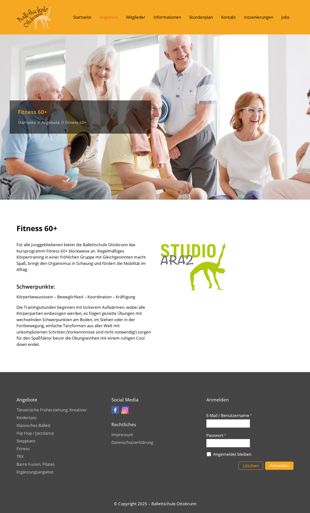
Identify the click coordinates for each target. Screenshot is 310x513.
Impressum (122, 434)
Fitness (23, 448)
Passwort (216, 435)
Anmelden (279, 465)
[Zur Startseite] (33, 17)
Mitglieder (135, 17)
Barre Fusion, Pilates (35, 464)
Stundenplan (201, 17)
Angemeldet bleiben (232, 454)
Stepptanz (25, 441)
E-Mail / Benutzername (229, 415)
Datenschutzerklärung (132, 442)
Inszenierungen (258, 17)
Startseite (82, 17)
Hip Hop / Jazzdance (35, 433)
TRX (20, 456)
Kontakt (228, 17)
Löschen (251, 465)
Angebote (109, 17)
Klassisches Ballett (33, 425)
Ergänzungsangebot (35, 472)
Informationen (167, 17)
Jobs (285, 17)
